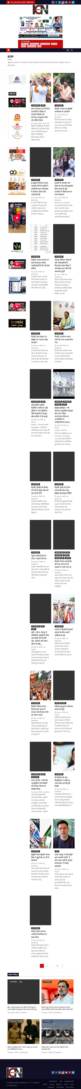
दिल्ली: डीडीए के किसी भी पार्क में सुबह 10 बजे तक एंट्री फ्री (39, 490)
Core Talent (70, 1087)
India (39, 46)
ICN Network (35, 105)
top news (54, 44)
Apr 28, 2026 (61, 789)
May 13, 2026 (61, 570)
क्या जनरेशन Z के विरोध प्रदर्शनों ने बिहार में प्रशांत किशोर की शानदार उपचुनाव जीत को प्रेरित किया (40, 114)
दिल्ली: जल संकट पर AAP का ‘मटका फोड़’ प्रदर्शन (39, 339)
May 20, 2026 (38, 420)
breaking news (34, 44)
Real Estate (35, 777)
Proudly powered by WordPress (16, 1083)
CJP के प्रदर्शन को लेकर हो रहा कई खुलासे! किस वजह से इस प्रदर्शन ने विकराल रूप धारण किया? (64, 189)
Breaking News (60, 552)
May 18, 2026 (61, 425)
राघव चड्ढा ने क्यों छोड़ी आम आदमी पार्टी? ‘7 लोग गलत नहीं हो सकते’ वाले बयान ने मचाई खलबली (64, 860)
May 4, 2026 (38, 718)
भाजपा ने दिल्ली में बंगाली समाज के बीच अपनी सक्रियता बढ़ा (64, 632)
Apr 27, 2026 (38, 863)
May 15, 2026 (38, 496)
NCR (57, 558)
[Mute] (23, 105)
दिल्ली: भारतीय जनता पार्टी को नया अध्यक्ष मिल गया (64, 339)
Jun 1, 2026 (61, 275)
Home (10, 60)
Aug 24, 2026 (15, 1013)
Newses (36, 1083)
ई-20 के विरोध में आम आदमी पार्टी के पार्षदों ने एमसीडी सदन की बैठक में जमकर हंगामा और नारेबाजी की (39, 189)
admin (46, 123)
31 (57, 966)
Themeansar (13, 1085)
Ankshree (58, 1013)
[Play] (11, 105)
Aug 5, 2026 (37, 123)
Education (58, 401)
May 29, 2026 (38, 346)
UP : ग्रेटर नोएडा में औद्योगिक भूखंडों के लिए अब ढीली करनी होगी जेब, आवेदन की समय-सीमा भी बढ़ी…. (40, 638)
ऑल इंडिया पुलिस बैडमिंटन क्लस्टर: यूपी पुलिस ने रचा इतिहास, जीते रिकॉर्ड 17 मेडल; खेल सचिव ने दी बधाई (39, 411)
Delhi (67, 552)
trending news (31, 46)
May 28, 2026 (62, 346)
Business (59, 1084)
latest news (24, 44)
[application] (17, 102)
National (58, 404)
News (42, 105)
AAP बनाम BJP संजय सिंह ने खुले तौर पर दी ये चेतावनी (40, 857)
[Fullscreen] (24, 105)
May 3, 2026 (37, 792)
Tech (72, 1084)
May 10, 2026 (38, 647)
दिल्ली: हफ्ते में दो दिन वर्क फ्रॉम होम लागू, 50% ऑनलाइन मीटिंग (63, 490)
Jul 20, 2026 (37, 272)
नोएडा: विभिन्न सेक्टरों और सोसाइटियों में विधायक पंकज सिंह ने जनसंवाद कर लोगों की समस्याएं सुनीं (63, 266)
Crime (66, 1084)
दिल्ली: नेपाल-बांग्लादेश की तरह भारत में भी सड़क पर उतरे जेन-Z (63, 564)
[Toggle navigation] (68, 50)
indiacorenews (45, 44)
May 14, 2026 (62, 496)
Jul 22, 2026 (61, 198)
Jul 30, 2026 (61, 115)
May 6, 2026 (61, 638)
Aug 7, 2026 (48, 1013)
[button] (72, 50)
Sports (52, 1084)
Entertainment (69, 1081)
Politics (68, 558)
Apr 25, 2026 (38, 940)
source (23, 46)
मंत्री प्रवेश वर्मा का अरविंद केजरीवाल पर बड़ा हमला (39, 934)
